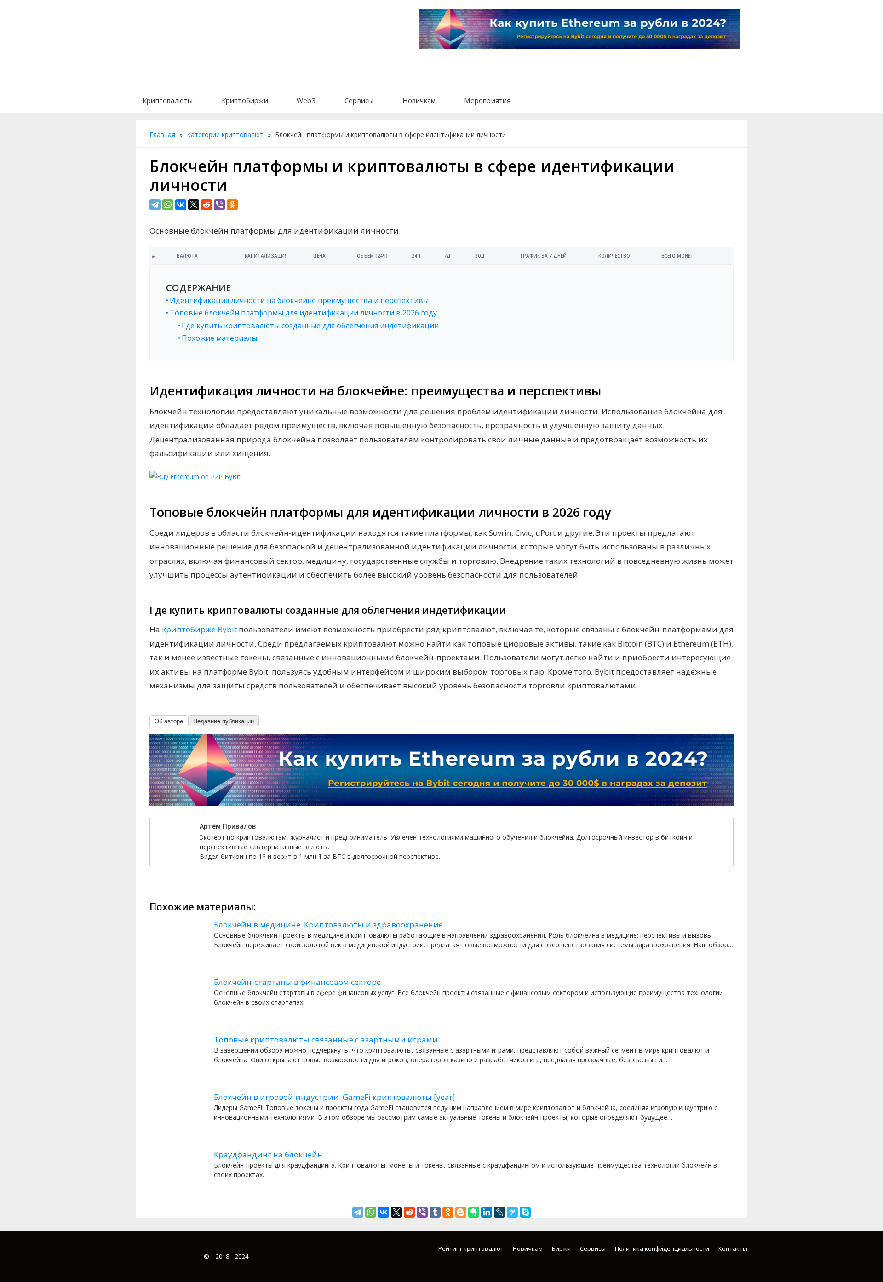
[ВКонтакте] (180, 204)
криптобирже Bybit (199, 629)
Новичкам (419, 100)
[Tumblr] (435, 1212)
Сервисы (358, 100)
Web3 (306, 100)
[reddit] (206, 204)
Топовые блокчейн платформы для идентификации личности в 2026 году (303, 313)
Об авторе (169, 721)
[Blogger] (460, 1212)
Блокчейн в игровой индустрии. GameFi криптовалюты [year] (334, 1097)
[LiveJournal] (499, 1212)
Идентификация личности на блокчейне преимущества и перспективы (299, 300)
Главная (162, 134)
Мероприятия (487, 100)
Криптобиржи (245, 100)
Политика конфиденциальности (662, 1248)
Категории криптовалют (225, 134)
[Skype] (525, 1212)
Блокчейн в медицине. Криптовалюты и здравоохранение (328, 924)
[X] (193, 204)
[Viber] (219, 204)
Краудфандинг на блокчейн (268, 1154)
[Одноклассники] (232, 204)
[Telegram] (155, 204)
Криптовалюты (168, 100)
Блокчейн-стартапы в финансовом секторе (297, 982)
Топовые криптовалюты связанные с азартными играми (326, 1039)
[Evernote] (473, 1212)
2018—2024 (226, 1256)
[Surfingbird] (512, 1212)
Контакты (732, 1248)
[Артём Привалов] (173, 840)
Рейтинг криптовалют (471, 1248)
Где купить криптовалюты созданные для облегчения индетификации (310, 325)
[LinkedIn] (486, 1212)
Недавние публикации (223, 721)
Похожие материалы (219, 338)
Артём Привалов (228, 826)
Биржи (561, 1248)
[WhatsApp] (167, 204)
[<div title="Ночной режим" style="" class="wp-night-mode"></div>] (529, 95)
